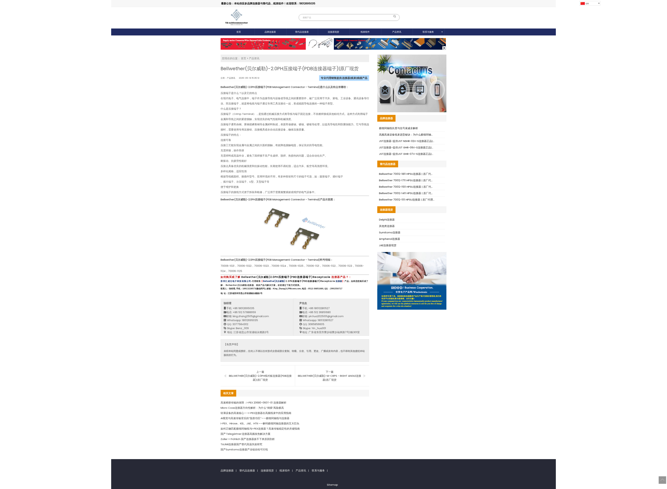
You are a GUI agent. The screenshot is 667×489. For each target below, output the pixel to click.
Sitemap (332, 485)
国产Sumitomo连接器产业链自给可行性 (244, 449)
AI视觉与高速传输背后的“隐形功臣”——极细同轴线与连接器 (255, 418)
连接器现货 (333, 32)
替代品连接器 (302, 32)
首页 (238, 32)
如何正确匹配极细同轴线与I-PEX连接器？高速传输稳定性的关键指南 (260, 428)
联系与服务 (428, 32)
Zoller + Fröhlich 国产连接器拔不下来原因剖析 (248, 439)
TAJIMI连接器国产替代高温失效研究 (241, 444)
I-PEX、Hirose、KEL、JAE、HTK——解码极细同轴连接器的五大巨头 (260, 423)
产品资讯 (396, 32)
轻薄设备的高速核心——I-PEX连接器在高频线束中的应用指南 (256, 413)
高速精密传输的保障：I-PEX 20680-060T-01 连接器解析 (253, 402)
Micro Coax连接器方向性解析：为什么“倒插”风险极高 (252, 408)
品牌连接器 (270, 32)
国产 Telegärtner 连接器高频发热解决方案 (245, 434)
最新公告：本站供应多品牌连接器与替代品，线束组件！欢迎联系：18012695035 (268, 3)
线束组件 (365, 32)
